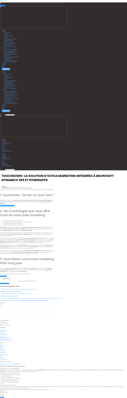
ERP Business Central (8, 41)
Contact (4, 67)
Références (4, 63)
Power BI (6, 37)
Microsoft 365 (7, 32)
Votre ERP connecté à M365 (10, 49)
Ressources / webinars (7, 151)
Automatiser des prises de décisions (9, 380)
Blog (3, 66)
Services (4, 48)
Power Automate (3, 334)
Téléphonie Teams (8, 44)
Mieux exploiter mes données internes (9, 377)
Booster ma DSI (7, 55)
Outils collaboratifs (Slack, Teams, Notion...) (89, 386)
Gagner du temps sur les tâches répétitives (10, 374)
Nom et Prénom (3, 392)
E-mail (1, 394)
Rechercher (2, 114)
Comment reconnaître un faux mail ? (9, 296)
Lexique (1, 346)
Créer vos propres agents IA (10, 51)
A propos (4, 64)
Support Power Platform (9, 52)
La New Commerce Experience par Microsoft (10, 291)
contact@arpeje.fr (6, 325)
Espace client (6, 69)
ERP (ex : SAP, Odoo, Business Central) (31, 386)
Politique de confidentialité (14, 364)
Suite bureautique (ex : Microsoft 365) (70, 386)
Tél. (1, 395)
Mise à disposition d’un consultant (11, 57)
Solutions (4, 31)
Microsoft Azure (3, 331)
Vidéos (1, 348)
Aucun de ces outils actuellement (22, 388)
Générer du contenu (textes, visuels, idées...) (11, 379)
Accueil (3, 29)
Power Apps (2, 335)
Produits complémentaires (10, 46)
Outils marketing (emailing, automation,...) (109, 386)
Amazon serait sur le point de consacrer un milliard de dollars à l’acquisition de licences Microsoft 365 (24, 300)
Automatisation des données (10, 38)
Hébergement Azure (8, 35)
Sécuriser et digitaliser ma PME (10, 54)
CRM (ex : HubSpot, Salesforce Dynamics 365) (11, 386)
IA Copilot (6, 34)
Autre (2, 383)
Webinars (2, 345)
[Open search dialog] (0, 113)
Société (2, 391)
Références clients (6, 143)
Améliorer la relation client (7, 376)
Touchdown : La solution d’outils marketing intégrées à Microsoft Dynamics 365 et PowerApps (17, 187)
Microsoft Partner (4, 354)
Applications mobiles (8, 40)
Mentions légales (3, 364)
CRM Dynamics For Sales (5, 339)
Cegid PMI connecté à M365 (6, 340)
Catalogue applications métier (11, 61)
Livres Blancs (3, 349)
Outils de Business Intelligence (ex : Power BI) (50, 386)
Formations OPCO (8, 58)
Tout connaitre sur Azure (9, 60)
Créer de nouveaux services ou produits (10, 382)
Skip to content (3, 0)
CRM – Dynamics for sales (9, 43)
